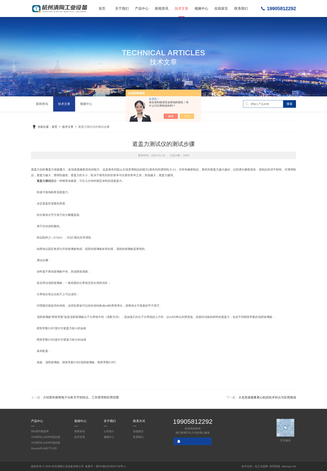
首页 (102, 8)
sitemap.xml (289, 466)
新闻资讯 (161, 8)
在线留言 (221, 8)
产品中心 (142, 8)
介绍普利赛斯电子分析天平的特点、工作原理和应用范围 (81, 397)
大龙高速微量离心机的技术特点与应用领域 (267, 397)
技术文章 (181, 8)
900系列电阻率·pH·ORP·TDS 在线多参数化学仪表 (45, 432)
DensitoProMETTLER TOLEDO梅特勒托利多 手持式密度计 (46, 449)
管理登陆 (274, 466)
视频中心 (201, 8)
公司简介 (109, 431)
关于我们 (122, 8)
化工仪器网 (261, 466)
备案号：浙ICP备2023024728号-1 (105, 466)
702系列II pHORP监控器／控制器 (45, 443)
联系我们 (241, 8)
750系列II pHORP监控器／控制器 (45, 437)
